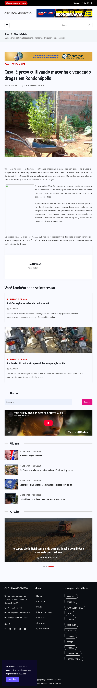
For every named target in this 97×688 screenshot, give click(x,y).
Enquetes (40, 617)
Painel (70, 614)
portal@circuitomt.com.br (18, 612)
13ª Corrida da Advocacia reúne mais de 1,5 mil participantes (46, 470)
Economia (71, 625)
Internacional (74, 659)
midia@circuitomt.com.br (18, 617)
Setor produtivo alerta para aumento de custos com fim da (46, 485)
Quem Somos (42, 628)
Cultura (71, 636)
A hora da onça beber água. (32, 455)
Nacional (71, 596)
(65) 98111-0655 (14, 608)
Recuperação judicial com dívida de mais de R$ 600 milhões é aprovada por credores (48, 550)
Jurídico (70, 648)
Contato (40, 623)
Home (7, 34)
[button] (44, 566)
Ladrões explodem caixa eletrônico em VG (28, 303)
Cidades (70, 619)
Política (71, 602)
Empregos (71, 631)
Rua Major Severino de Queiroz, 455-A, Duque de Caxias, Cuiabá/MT (16, 599)
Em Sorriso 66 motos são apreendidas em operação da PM (36, 363)
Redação (14, 309)
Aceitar (12, 679)
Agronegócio (73, 653)
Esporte (71, 642)
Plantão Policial (20, 34)
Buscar (87, 402)
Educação (41, 601)
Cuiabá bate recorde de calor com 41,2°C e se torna (42, 499)
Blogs (39, 606)
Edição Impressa (44, 612)
